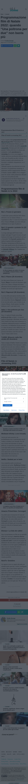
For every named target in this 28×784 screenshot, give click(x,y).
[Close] (25, 374)
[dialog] (14, 392)
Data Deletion (6, 410)
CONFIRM (7, 405)
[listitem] (14, 398)
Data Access (14, 410)
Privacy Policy (22, 410)
